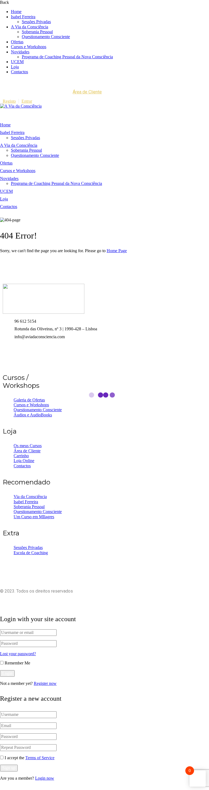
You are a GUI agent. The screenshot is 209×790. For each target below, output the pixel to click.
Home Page (117, 250)
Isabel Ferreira (23, 16)
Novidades (20, 52)
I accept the (29, 757)
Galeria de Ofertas (29, 400)
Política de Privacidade (149, 600)
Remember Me (17, 663)
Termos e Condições (191, 600)
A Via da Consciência (29, 27)
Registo (9, 101)
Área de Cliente (87, 91)
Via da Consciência (30, 496)
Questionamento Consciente (46, 36)
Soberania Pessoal (37, 31)
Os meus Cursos (28, 445)
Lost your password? (18, 653)
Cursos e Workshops (28, 46)
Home (16, 11)
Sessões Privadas (36, 21)
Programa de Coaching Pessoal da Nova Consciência (67, 56)
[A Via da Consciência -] (21, 106)
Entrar (26, 101)
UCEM (17, 61)
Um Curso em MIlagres (34, 516)
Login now (44, 778)
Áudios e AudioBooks (33, 415)
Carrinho (21, 455)
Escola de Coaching (31, 552)
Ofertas (17, 41)
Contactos (19, 71)
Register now (45, 683)
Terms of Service (39, 757)
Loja (15, 67)
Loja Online (24, 460)
